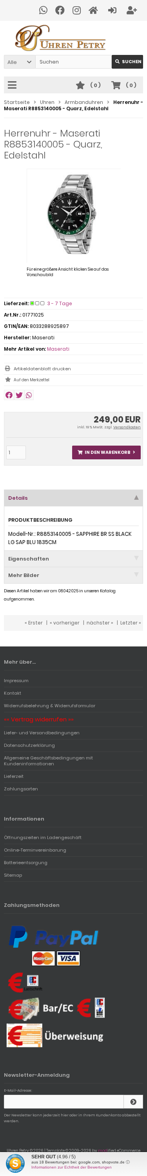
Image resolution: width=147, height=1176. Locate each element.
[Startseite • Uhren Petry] (73, 38)
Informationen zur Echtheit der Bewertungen (71, 1167)
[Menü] (13, 85)
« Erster (34, 622)
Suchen (127, 62)
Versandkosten (127, 427)
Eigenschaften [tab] (28, 559)
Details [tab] (18, 498)
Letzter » (130, 622)
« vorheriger (65, 622)
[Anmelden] (113, 10)
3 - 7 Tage (59, 303)
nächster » (100, 622)
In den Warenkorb (107, 452)
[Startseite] (94, 10)
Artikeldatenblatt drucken (42, 369)
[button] (19, 62)
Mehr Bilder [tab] (23, 575)
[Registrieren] (133, 10)
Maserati (58, 349)
